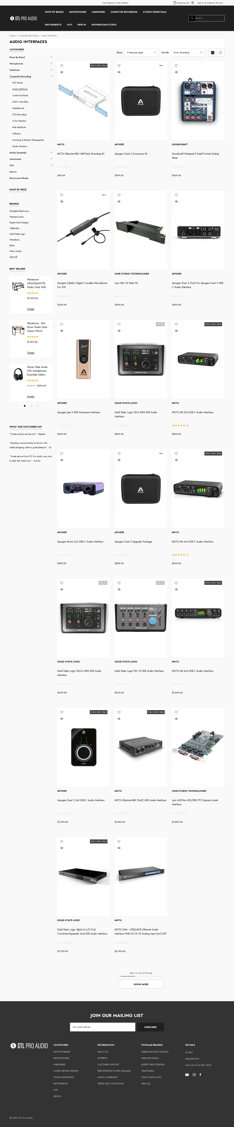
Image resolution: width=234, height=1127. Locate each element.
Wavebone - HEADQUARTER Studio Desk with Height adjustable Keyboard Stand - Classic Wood (36, 283)
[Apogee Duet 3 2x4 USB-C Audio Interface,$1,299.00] (83, 747)
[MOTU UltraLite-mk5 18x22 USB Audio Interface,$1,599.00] (141, 747)
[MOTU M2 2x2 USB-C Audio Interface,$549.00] (198, 359)
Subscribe (150, 1027)
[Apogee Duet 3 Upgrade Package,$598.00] (141, 488)
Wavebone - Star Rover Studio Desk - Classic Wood (38, 327)
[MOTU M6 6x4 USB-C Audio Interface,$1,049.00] (198, 617)
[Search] (192, 18)
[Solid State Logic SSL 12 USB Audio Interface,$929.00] (141, 617)
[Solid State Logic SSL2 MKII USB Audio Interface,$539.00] (141, 359)
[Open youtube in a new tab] (187, 1074)
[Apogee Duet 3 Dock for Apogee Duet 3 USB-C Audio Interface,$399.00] (198, 230)
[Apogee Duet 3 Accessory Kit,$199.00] (141, 100)
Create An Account (215, 2)
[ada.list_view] (220, 52)
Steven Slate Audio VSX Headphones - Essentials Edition (37, 370)
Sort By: (165, 52)
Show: (120, 52)
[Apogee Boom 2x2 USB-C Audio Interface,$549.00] (83, 488)
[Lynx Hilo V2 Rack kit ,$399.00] (141, 230)
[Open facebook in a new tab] (200, 1074)
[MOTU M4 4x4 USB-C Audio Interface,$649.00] (198, 488)
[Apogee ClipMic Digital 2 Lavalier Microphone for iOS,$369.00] (83, 230)
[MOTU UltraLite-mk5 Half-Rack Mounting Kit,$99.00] (83, 100)
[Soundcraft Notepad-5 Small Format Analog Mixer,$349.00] (198, 100)
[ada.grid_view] (212, 52)
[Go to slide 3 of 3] (37, 406)
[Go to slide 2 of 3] (31, 406)
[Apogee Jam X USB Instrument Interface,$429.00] (83, 359)
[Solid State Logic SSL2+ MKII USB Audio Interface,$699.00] (83, 617)
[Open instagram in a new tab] (195, 1074)
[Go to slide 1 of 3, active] (24, 406)
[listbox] (188, 52)
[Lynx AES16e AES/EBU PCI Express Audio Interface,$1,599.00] (198, 747)
